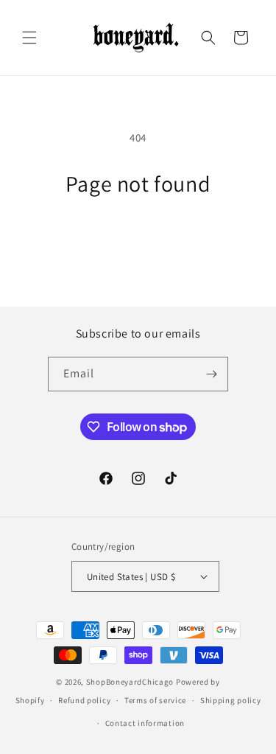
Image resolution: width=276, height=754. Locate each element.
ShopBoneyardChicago (130, 682)
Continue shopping (138, 238)
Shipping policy (230, 700)
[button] (29, 37)
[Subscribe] (211, 374)
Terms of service (155, 700)
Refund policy (84, 700)
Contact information (145, 723)
